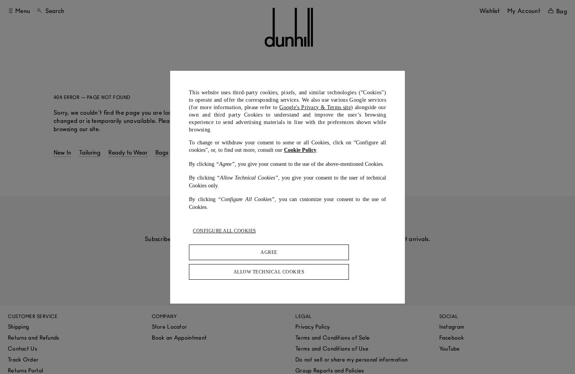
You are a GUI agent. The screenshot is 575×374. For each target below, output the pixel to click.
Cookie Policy (300, 150)
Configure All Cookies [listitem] (224, 231)
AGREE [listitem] (269, 252)
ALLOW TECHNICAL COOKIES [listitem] (269, 272)
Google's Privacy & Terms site (315, 107)
